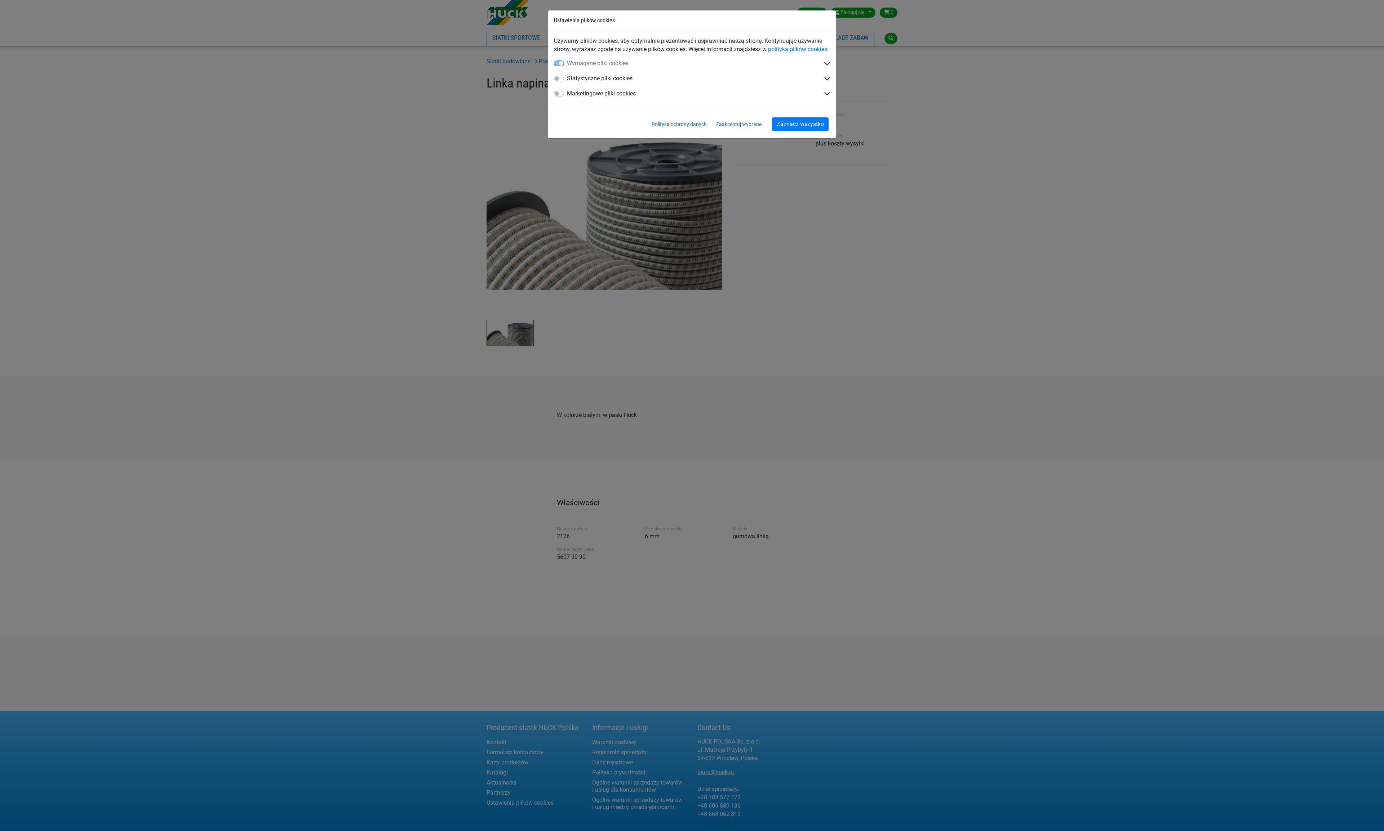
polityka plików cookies (797, 49)
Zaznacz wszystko (800, 124)
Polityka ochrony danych (679, 124)
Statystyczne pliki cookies (600, 78)
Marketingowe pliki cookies (601, 93)
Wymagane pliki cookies (598, 63)
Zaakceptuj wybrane (739, 124)
